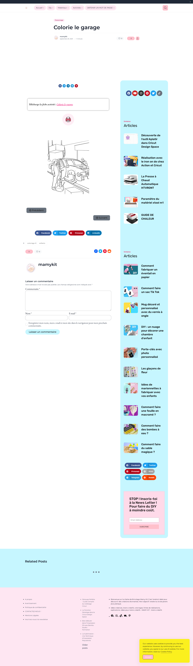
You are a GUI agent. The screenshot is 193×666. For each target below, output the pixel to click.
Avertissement (30, 603)
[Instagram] (141, 93)
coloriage (31, 243)
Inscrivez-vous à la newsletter (36, 619)
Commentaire (32, 289)
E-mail (72, 313)
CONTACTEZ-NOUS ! (33, 611)
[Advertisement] (96, 60)
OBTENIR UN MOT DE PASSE (100, 8)
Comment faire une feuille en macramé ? (151, 410)
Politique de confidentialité (35, 607)
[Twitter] (153, 93)
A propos (28, 599)
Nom (28, 313)
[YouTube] (125, 615)
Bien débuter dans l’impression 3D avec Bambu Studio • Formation (88, 625)
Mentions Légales (32, 615)
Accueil (39, 8)
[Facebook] (129, 93)
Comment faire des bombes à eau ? (151, 429)
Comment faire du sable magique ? (151, 448)
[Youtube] (135, 93)
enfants (42, 243)
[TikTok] (121, 615)
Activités (77, 8)
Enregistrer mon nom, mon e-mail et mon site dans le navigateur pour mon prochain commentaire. (67, 324)
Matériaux (62, 8)
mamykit (63, 36)
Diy (50, 8)
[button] (60, 85)
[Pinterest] (147, 93)
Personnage (59, 20)
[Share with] (137, 38)
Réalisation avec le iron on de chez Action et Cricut (152, 161)
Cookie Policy (166, 652)
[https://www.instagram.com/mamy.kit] (116, 615)
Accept (148, 657)
